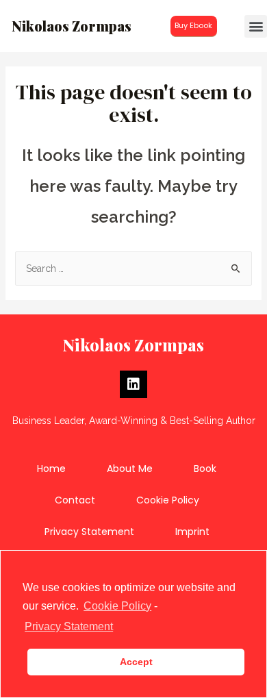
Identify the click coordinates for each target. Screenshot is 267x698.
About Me (130, 468)
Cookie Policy (167, 500)
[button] (193, 26)
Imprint (192, 531)
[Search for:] (134, 268)
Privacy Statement (89, 531)
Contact (75, 500)
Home (51, 468)
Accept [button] (136, 661)
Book (205, 468)
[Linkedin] (133, 384)
